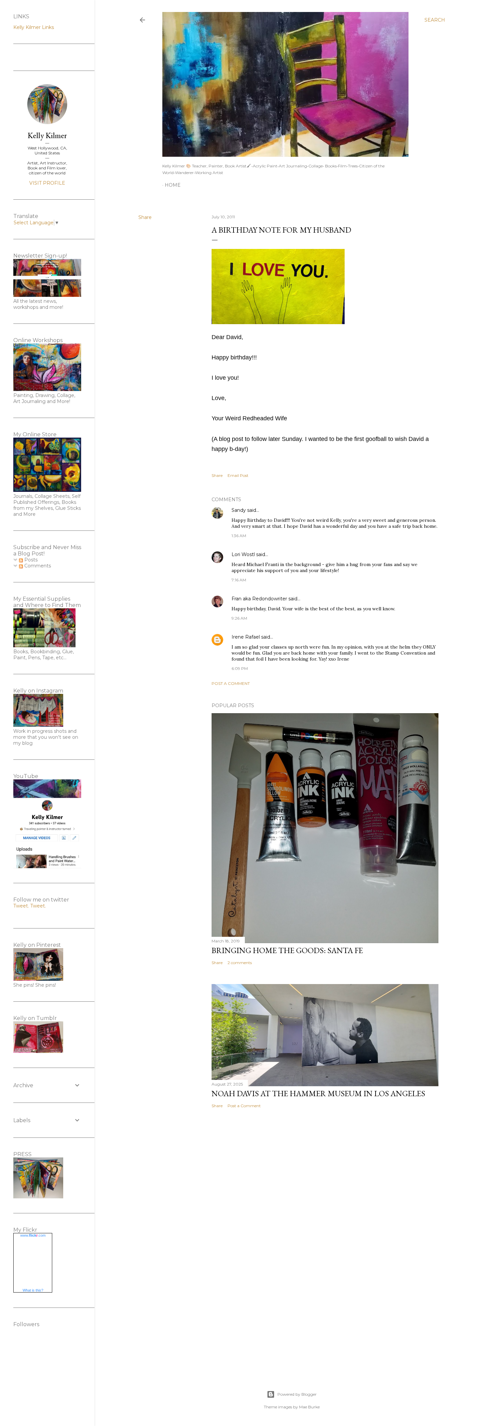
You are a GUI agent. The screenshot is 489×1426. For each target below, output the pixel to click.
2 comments (240, 962)
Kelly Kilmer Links (33, 27)
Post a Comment (231, 683)
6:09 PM (240, 668)
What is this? (33, 1290)
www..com (33, 1235)
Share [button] (145, 217)
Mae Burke (309, 1406)
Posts (30, 560)
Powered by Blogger (297, 1394)
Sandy (239, 510)
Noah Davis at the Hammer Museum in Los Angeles (318, 1093)
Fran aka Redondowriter (259, 599)
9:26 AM (239, 618)
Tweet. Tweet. (29, 906)
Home (173, 185)
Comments (37, 566)
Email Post (238, 475)
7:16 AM (239, 579)
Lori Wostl (243, 554)
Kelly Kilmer (47, 135)
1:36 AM (239, 535)
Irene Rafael (246, 637)
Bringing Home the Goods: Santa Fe (287, 950)
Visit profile (47, 183)
